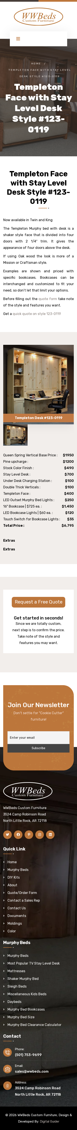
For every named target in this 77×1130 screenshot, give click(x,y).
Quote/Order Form (22, 893)
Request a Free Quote (38, 602)
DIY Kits (13, 877)
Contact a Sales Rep (23, 900)
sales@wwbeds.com (32, 1071)
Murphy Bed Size (20, 1017)
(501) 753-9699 (28, 1055)
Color (11, 931)
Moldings (14, 923)
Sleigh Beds (17, 986)
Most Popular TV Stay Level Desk (33, 963)
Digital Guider (49, 1121)
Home (36, 63)
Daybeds (14, 1002)
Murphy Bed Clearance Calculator (34, 1025)
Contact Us (16, 908)
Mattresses (16, 971)
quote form (47, 299)
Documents (16, 916)
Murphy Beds (17, 870)
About (12, 885)
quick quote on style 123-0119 (37, 314)
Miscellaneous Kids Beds (26, 994)
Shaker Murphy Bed (23, 979)
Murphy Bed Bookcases (26, 1009)
